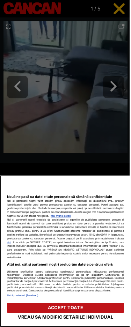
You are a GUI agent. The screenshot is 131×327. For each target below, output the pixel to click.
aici (9, 242)
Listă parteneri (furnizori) (22, 295)
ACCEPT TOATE (65, 307)
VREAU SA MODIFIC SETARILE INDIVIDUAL (65, 317)
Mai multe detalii (61, 215)
